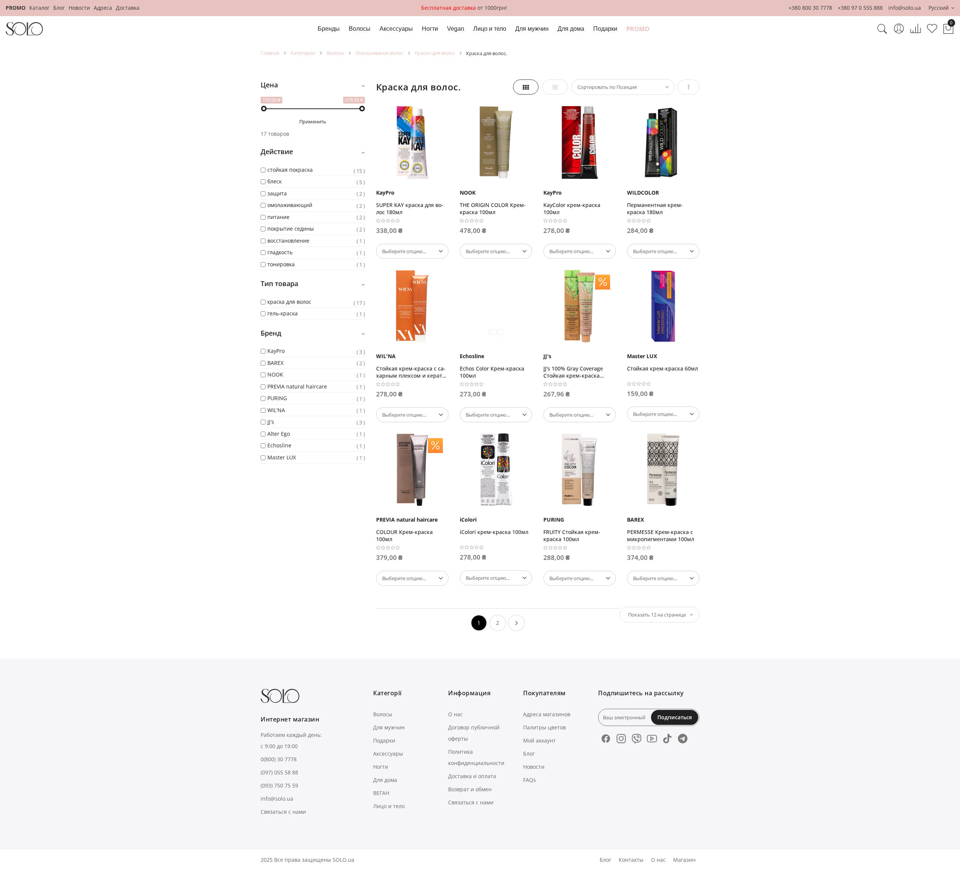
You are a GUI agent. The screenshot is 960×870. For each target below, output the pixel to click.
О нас (455, 714)
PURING (553, 519)
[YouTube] (652, 739)
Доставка (128, 7)
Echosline (472, 356)
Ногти (380, 766)
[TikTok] (667, 739)
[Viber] (637, 739)
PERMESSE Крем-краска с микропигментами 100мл (660, 535)
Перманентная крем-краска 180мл (655, 208)
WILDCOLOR (643, 192)
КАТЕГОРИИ (303, 53)
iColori (468, 519)
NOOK (468, 192)
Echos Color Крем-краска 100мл (492, 372)
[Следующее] (516, 622)
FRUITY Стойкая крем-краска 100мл (571, 535)
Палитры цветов (544, 727)
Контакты (631, 859)
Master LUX (642, 356)
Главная (270, 53)
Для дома (385, 779)
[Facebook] (606, 739)
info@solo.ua (904, 7)
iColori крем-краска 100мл (494, 532)
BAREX (635, 519)
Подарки (384, 740)
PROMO (16, 7)
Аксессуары (388, 753)
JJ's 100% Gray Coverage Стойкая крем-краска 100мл (573, 372)
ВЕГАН (381, 792)
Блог (59, 7)
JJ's (547, 356)
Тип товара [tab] (279, 283)
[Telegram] (683, 739)
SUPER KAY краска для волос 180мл (409, 208)
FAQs (529, 779)
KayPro (385, 192)
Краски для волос (435, 53)
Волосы (335, 53)
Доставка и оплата (472, 776)
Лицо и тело (389, 806)
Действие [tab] (277, 151)
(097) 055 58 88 (279, 772)
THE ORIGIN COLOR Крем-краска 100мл (493, 208)
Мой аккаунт (539, 740)
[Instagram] (621, 739)
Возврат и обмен (470, 789)
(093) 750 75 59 (279, 785)
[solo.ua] (24, 29)
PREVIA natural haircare (407, 519)
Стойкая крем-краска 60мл (662, 368)
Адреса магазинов (546, 714)
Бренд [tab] (271, 333)
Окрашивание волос (380, 53)
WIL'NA (386, 356)
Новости (79, 7)
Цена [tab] (269, 84)
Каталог (39, 7)
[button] (941, 8)
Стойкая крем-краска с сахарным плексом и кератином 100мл (411, 372)
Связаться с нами (283, 811)
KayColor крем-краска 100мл (571, 208)
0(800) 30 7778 (279, 759)
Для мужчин (389, 727)
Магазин (684, 859)
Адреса (103, 7)
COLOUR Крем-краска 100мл (404, 535)
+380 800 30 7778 (810, 7)
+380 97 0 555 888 (860, 7)
